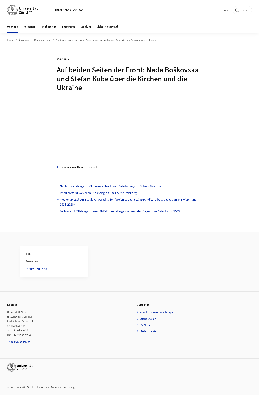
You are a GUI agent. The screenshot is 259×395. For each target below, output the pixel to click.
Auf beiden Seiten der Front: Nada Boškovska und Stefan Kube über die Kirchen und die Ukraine (106, 40)
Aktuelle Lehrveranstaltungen (156, 313)
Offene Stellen (147, 319)
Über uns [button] (12, 27)
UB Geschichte (147, 331)
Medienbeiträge (42, 40)
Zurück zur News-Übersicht (80, 167)
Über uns (24, 40)
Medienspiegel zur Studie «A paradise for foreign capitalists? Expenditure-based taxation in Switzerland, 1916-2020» (128, 202)
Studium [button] (85, 27)
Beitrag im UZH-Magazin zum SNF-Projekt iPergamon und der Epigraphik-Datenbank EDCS (120, 211)
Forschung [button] (68, 27)
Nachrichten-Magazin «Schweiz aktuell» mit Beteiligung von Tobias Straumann (112, 186)
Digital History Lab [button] (107, 27)
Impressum (43, 387)
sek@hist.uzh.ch (20, 342)
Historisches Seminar (68, 10)
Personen (29, 27)
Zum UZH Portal (38, 269)
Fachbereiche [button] (48, 27)
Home (226, 10)
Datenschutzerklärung (63, 387)
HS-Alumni (145, 325)
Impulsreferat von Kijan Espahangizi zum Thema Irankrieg (98, 193)
